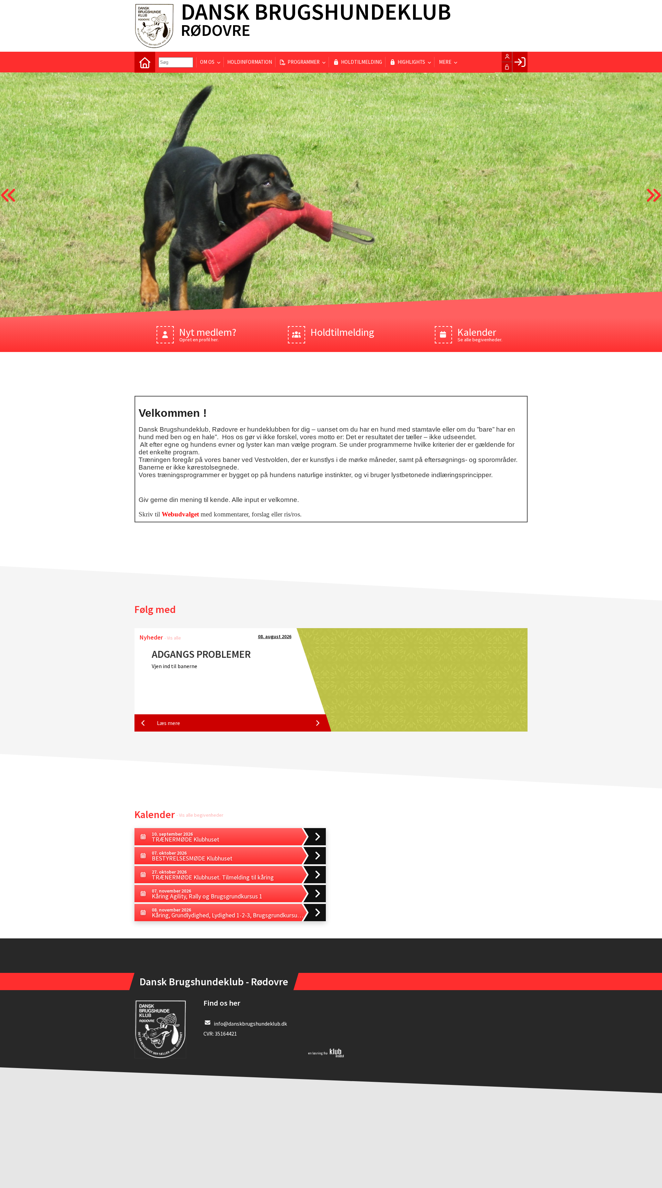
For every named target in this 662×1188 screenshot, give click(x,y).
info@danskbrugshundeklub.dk (250, 1023)
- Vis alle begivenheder (200, 815)
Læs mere (168, 722)
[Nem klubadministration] (326, 1055)
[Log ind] (520, 62)
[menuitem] (144, 62)
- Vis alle (172, 638)
